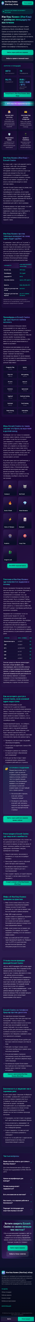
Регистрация (28, 3)
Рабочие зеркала (6, 1295)
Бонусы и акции (6, 1298)
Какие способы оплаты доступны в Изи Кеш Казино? (16, 1163)
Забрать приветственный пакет (17, 58)
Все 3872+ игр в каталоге (17, 565)
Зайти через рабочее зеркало (17, 52)
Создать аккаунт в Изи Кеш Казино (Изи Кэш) (17, 883)
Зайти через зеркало (17, 1248)
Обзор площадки (6, 1292)
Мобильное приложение (9, 1301)
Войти (9, 1319)
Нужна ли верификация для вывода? (13, 1180)
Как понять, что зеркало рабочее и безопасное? (16, 1202)
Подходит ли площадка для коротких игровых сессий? (13, 1209)
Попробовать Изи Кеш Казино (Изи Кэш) (17, 95)
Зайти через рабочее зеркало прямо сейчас (17, 819)
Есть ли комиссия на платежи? (14, 1194)
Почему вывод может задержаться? (11, 1187)
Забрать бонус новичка (17, 1254)
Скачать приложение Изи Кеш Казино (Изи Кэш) (17, 1075)
